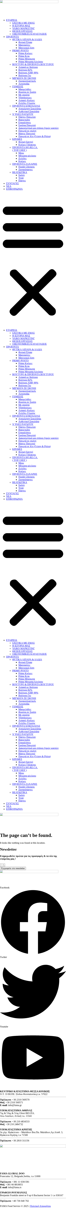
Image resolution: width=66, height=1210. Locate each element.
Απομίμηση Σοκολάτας (29, 108)
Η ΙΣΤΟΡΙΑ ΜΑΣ (21, 25)
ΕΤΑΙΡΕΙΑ (11, 20)
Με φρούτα (23, 95)
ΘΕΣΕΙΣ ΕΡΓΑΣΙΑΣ (22, 31)
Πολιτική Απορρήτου (40, 1206)
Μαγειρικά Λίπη (26, 47)
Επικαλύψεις (24, 122)
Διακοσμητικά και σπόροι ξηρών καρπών (38, 128)
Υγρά (20, 178)
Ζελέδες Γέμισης (26, 103)
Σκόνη (21, 175)
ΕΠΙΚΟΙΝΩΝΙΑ (14, 189)
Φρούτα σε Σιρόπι (27, 92)
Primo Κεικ (24, 56)
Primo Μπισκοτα (26, 59)
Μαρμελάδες (24, 89)
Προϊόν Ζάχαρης (26, 166)
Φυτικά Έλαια (25, 42)
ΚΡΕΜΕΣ (17, 139)
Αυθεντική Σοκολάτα (28, 111)
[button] (33, 259)
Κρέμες (22, 161)
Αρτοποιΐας (23, 83)
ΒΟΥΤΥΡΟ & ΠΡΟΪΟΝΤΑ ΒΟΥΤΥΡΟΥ (33, 64)
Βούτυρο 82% (25, 70)
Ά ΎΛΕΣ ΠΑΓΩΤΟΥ (22, 114)
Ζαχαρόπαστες (25, 169)
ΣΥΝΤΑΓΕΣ (12, 183)
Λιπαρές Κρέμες (26, 100)
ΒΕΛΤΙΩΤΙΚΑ (19, 172)
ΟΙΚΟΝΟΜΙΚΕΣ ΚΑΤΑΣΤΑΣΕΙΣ (29, 34)
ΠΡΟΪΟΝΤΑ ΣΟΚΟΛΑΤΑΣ (26, 106)
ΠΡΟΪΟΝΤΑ (12, 36)
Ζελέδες (22, 158)
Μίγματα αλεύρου (27, 155)
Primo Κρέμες (25, 53)
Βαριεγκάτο (24, 119)
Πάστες (22, 180)
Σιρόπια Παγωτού (27, 125)
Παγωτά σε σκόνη (27, 130)
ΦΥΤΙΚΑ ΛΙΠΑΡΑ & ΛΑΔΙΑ (27, 39)
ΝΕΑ (8, 186)
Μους (21, 153)
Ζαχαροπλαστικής (27, 81)
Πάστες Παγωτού (27, 117)
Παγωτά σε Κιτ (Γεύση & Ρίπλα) (34, 136)
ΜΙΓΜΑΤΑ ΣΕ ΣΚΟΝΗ (24, 78)
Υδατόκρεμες (25, 97)
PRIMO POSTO (20, 50)
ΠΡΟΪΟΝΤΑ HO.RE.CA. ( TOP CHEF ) (25, 148)
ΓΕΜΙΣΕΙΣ (17, 86)
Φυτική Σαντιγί (25, 142)
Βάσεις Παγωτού (26, 133)
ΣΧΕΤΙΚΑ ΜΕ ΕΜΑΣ (23, 23)
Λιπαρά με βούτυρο (28, 67)
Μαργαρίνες (24, 45)
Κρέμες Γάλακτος (27, 144)
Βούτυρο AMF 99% (28, 72)
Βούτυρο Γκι (24, 75)
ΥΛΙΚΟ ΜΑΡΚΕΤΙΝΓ (23, 28)
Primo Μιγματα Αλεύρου (30, 61)
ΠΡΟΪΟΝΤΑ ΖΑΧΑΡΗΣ (24, 164)
